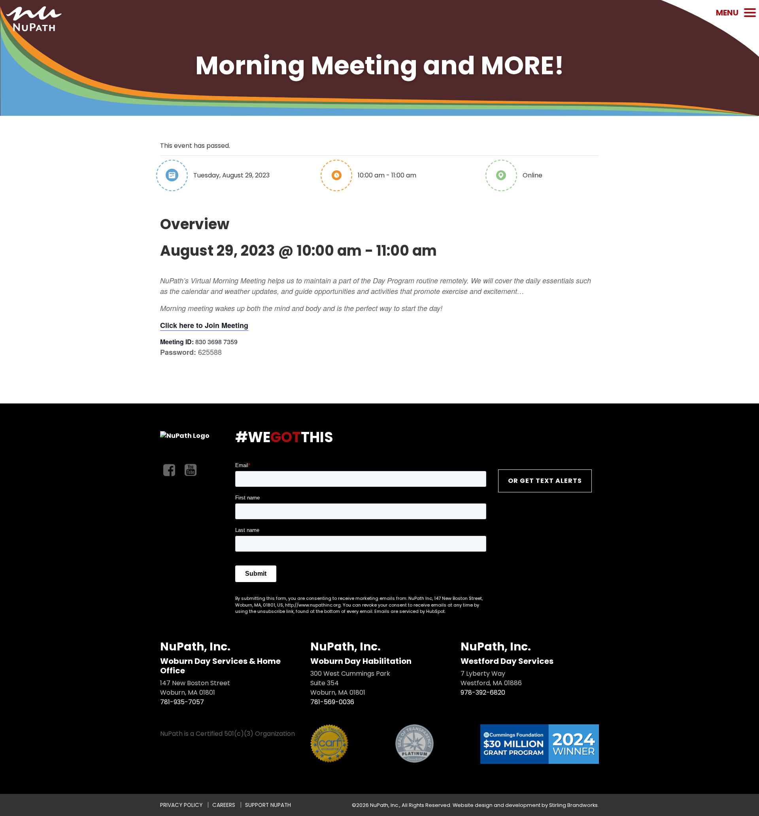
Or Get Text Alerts (545, 480)
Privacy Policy (181, 805)
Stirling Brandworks (573, 805)
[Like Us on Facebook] (169, 470)
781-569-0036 (332, 702)
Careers (223, 805)
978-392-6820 (483, 692)
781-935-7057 (182, 702)
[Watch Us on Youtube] (190, 470)
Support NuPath (268, 805)
